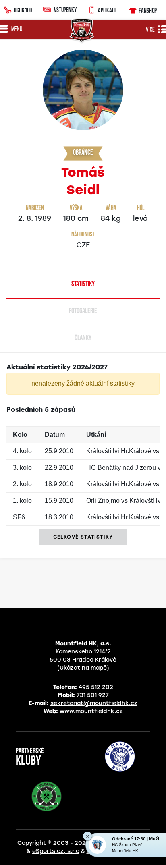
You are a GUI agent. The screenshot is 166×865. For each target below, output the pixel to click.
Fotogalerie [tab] (83, 311)
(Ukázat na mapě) (83, 667)
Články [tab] (83, 338)
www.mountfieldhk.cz (91, 711)
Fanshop (148, 10)
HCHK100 (23, 10)
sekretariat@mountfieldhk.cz (93, 703)
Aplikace (107, 10)
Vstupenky (65, 9)
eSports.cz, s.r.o (55, 851)
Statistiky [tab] (83, 284)
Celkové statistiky (83, 537)
